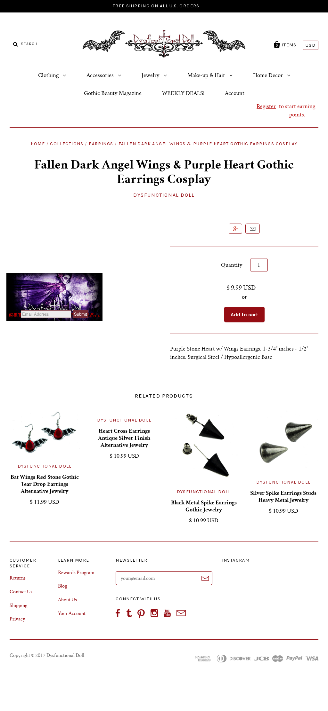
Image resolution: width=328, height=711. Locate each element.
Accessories (100, 75)
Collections (66, 143)
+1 (235, 229)
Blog (62, 586)
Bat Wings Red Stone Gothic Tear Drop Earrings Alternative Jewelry (45, 484)
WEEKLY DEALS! (183, 93)
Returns (18, 578)
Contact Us (21, 592)
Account (234, 93)
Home (38, 143)
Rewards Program (76, 573)
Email (252, 229)
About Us (67, 600)
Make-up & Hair (206, 75)
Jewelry (151, 75)
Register (266, 106)
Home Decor (268, 75)
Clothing (49, 75)
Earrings (101, 143)
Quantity (231, 265)
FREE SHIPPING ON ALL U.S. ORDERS (156, 6)
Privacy (17, 619)
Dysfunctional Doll (164, 195)
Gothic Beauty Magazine (113, 93)
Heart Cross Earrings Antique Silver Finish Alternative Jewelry (124, 438)
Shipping (18, 606)
